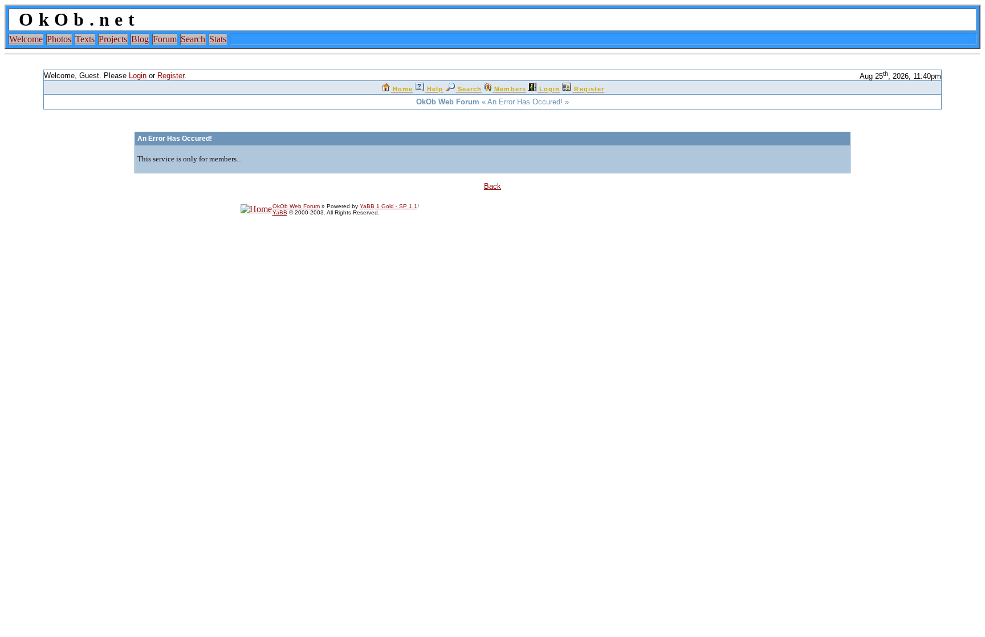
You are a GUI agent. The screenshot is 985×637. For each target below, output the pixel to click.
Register (170, 75)
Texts (85, 39)
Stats (217, 39)
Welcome (26, 39)
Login (137, 75)
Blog (140, 39)
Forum (165, 39)
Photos (59, 39)
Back (492, 186)
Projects (113, 39)
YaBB (279, 212)
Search (193, 39)
